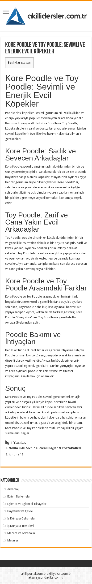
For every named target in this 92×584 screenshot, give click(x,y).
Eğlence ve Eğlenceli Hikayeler (26, 504)
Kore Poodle (13, 166)
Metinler (12, 540)
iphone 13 (16, 454)
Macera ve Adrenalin (21, 533)
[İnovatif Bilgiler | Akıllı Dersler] (46, 15)
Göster (26, 62)
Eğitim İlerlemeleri (19, 496)
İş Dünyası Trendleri (20, 526)
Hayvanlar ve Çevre (20, 511)
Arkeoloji (13, 489)
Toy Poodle (13, 237)
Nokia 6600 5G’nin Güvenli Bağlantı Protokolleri (45, 448)
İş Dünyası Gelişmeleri (21, 518)
